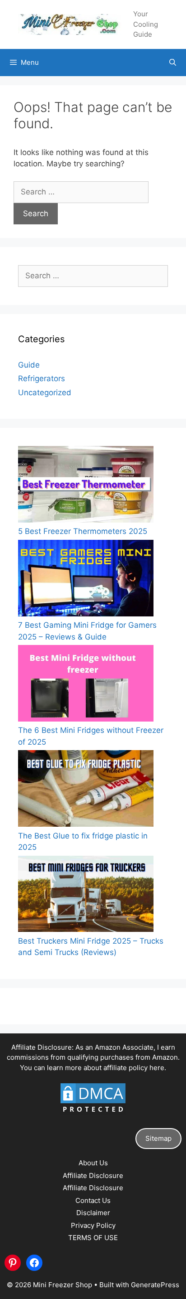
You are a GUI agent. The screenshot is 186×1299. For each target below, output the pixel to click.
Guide (29, 364)
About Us (93, 1162)
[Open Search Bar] (172, 62)
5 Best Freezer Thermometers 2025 (82, 531)
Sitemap (158, 1138)
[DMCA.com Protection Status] (93, 1113)
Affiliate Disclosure (93, 1175)
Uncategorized (44, 392)
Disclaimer (93, 1212)
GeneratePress (155, 1284)
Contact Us (93, 1200)
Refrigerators (41, 378)
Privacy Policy (93, 1225)
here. (157, 1067)
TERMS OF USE (93, 1237)
